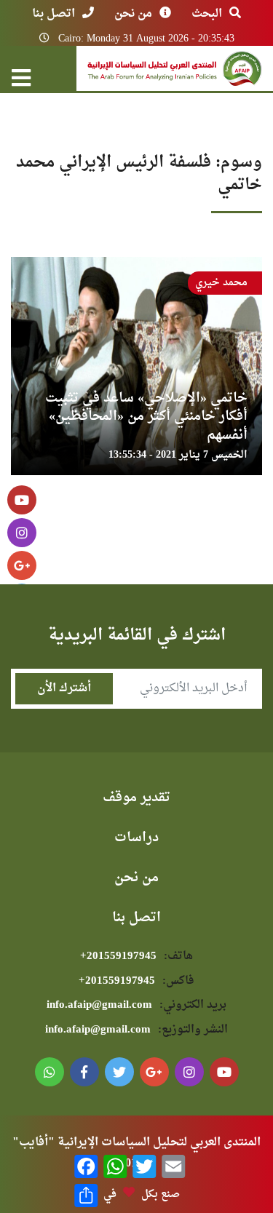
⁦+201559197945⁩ (136, 956)
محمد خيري (221, 283)
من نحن (133, 14)
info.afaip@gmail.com (136, 1005)
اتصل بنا (53, 14)
